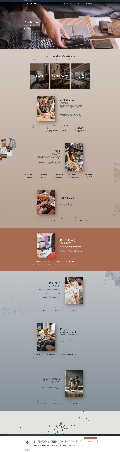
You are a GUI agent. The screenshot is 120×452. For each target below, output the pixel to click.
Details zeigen (71, 445)
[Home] (30, 4)
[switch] (48, 445)
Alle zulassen (91, 438)
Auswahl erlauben (91, 441)
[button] (57, 432)
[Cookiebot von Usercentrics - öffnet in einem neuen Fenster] (27, 450)
